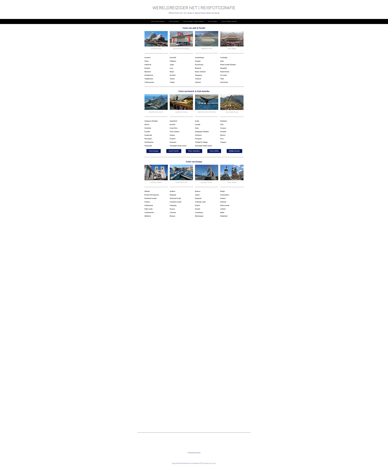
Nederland (223, 216)
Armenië (147, 57)
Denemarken (224, 195)
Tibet (222, 79)
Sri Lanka (223, 75)
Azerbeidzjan (199, 57)
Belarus (197, 191)
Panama (173, 139)
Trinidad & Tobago (201, 142)
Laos (171, 68)
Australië (173, 57)
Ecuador (147, 132)
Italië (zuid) (148, 209)
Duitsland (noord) (150, 198)
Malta (222, 212)
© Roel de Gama (194, 453)
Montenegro (199, 216)
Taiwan (172, 79)
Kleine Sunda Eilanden (228, 65)
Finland (147, 202)
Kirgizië (147, 68)
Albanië (147, 191)
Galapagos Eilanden (202, 132)
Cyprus (197, 195)
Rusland (172, 75)
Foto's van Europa (194, 161)
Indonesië (147, 65)
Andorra (172, 191)
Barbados (223, 121)
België (222, 191)
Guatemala (148, 135)
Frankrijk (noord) (175, 202)
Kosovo (172, 209)
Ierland (197, 205)
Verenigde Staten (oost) (178, 146)
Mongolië (223, 68)
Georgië (197, 61)
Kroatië (197, 209)
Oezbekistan (148, 75)
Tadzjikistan (148, 79)
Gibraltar (223, 202)
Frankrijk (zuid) (200, 202)
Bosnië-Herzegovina (151, 195)
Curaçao (223, 128)
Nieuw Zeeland (200, 72)
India (222, 61)
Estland (222, 198)
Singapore (198, 75)
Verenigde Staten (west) (203, 146)
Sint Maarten (148, 142)
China (146, 61)
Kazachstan (199, 65)
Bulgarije (173, 195)
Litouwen (173, 212)
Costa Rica (173, 128)
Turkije (172, 82)
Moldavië (147, 216)
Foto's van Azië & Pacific (194, 28)
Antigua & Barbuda (151, 121)
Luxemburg (199, 212)
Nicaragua (148, 139)
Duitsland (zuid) (175, 198)
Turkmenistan (149, 82)
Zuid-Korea (224, 82)
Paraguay (198, 139)
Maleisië (198, 68)
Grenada (223, 132)
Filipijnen (173, 61)
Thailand (198, 79)
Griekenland (148, 205)
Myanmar (147, 72)
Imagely (213, 463)
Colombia (147, 128)
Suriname (173, 142)
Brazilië (172, 124)
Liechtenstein (149, 212)
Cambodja (223, 57)
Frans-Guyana (174, 132)
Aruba (197, 121)
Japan (172, 65)
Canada (197, 124)
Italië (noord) (224, 205)
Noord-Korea (224, 72)
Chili (222, 124)
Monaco (172, 216)
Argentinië (173, 121)
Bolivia (146, 124)
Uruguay (223, 142)
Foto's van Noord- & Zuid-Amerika (194, 91)
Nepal (172, 72)
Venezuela (148, 146)
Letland (222, 209)
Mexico (222, 135)
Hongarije (173, 205)
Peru (222, 139)
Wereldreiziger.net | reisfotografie (194, 9)
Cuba (197, 128)
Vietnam (198, 82)
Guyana (172, 135)
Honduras (198, 135)
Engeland (198, 198)
